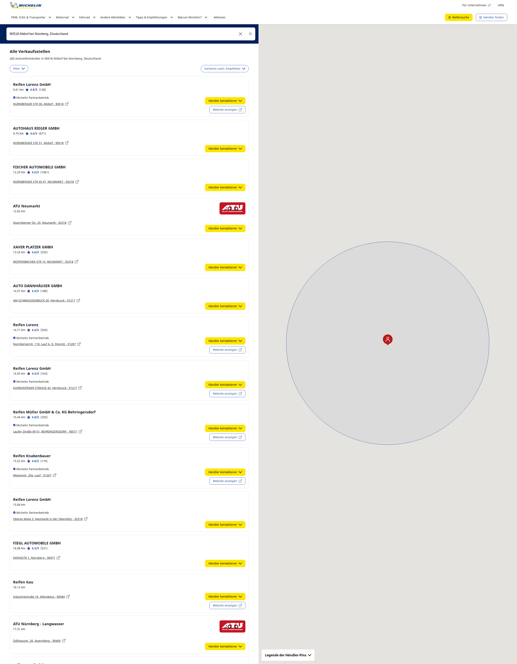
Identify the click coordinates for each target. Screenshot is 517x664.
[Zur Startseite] (26, 5)
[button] (241, 34)
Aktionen (220, 17)
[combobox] (130, 33)
